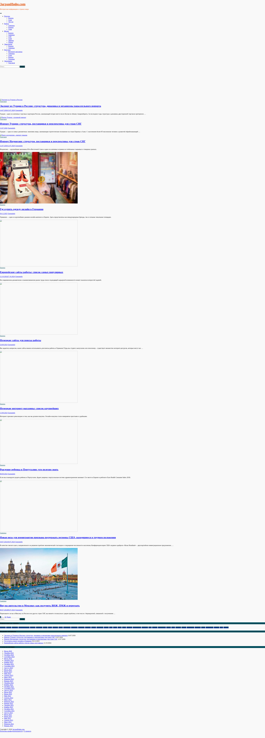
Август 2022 (8, 690)
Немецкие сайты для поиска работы (20, 340)
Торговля (11, 63)
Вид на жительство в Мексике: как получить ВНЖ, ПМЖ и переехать (40, 605)
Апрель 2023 (8, 675)
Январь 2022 (8, 703)
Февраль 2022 (9, 701)
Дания (50, 627)
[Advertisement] (132, 83)
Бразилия (15, 627)
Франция (198, 627)
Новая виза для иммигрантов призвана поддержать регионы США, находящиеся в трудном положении (58, 537)
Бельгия (8, 627)
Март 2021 (8, 722)
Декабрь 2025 (9, 653)
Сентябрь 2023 (9, 666)
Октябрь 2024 (9, 655)
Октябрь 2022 (9, 686)
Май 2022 (7, 696)
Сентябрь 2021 (9, 711)
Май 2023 (7, 673)
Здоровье (11, 59)
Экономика (8, 61)
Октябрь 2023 (9, 664)
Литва (124, 627)
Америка (11, 25)
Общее (10, 42)
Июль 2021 (8, 714)
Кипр (111, 627)
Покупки (7, 50)
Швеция (216, 627)
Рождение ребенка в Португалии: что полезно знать (29, 469)
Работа (6, 24)
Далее (9, 617)
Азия (10, 20)
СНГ (10, 37)
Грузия (45, 627)
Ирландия (74, 627)
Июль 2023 (8, 670)
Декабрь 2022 (9, 683)
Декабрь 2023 (9, 660)
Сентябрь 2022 (9, 688)
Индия (60, 627)
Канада (106, 627)
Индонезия (67, 627)
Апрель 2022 (8, 698)
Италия (93, 627)
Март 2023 (8, 677)
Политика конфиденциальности (11, 731)
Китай (115, 627)
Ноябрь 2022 (8, 685)
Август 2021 (8, 713)
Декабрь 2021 (9, 705)
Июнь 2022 (8, 694)
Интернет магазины (15, 52)
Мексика (129, 627)
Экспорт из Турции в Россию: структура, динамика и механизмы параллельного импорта (50, 106)
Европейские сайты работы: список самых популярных (31, 272)
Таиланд (178, 627)
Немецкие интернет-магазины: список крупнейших (29, 408)
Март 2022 (8, 700)
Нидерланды (137, 627)
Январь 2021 (8, 726)
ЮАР (221, 627)
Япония (226, 627)
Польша (154, 627)
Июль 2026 (8, 651)
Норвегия (145, 627)
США (173, 627)
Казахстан (99, 627)
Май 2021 (7, 718)
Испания (88, 627)
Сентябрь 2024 (9, 657)
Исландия (81, 627)
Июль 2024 (8, 658)
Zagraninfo (19, 110)
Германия (39, 627)
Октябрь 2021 (9, 709)
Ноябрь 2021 (8, 707)
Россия (168, 627)
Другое (10, 22)
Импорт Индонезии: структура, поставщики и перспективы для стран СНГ (43, 141)
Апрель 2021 (8, 720)
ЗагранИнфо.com (12, 4)
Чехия (203, 627)
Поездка (7, 16)
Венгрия (33, 627)
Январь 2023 (8, 681)
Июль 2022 (8, 692)
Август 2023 (8, 668)
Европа (10, 18)
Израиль (55, 627)
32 (5, 617)
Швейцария (209, 627)
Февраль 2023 (9, 679)
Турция (183, 627)
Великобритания (24, 627)
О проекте (27, 731)
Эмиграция (8, 44)
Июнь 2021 (8, 716)
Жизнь (6, 31)
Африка (11, 40)
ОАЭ (150, 627)
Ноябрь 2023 (8, 662)
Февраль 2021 (9, 724)
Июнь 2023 (8, 672)
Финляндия (190, 627)
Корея (120, 627)
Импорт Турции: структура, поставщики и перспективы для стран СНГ (41, 123)
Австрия (3, 627)
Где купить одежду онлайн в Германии (21, 209)
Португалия (162, 627)
